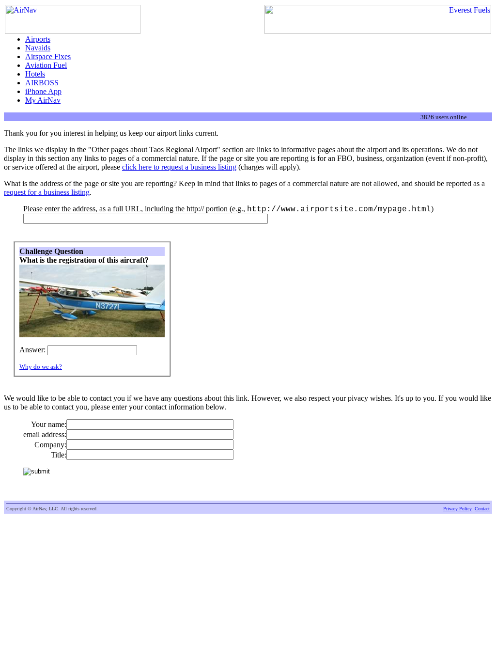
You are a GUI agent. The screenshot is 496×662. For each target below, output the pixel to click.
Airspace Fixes (48, 56)
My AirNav (43, 100)
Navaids (37, 48)
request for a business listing (47, 192)
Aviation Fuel (46, 65)
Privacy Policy (457, 508)
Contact (482, 508)
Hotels (35, 74)
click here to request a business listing (179, 167)
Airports (37, 39)
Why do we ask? (40, 366)
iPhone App (43, 91)
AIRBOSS (42, 83)
